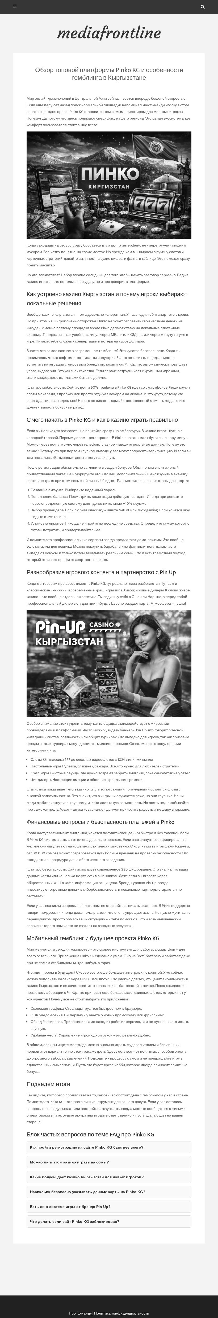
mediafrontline (109, 33)
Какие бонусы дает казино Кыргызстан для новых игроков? (87, 1177)
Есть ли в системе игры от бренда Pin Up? (70, 1207)
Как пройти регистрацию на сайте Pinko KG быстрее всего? (87, 1147)
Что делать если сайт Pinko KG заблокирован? (74, 1221)
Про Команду (80, 1313)
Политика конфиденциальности (121, 1313)
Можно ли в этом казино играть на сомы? (69, 1162)
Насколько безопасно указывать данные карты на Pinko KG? (87, 1192)
